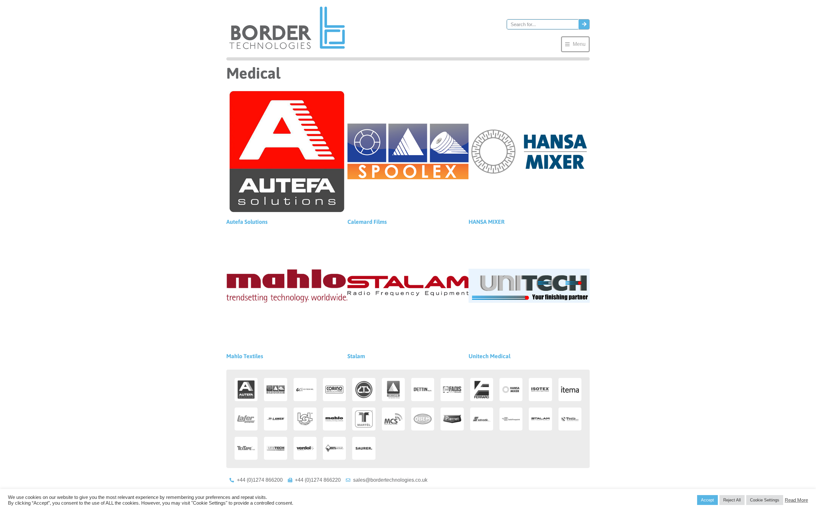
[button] (575, 44)
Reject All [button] (732, 500)
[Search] (584, 24)
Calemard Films (367, 221)
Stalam (356, 356)
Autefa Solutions (246, 221)
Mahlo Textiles (244, 356)
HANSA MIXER (487, 221)
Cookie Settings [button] (764, 500)
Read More (796, 500)
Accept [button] (707, 500)
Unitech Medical (489, 356)
